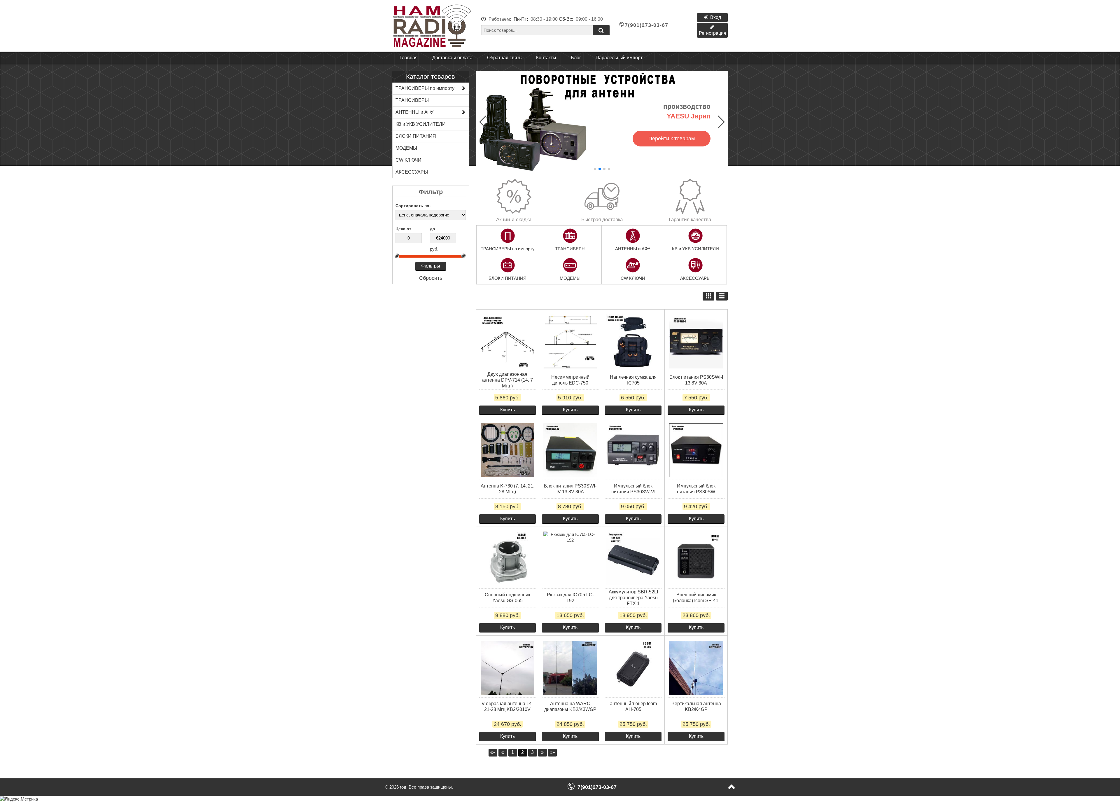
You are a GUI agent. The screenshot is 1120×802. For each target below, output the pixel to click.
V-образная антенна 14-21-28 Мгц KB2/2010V (507, 706)
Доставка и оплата (452, 57)
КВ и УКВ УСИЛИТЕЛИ (695, 248)
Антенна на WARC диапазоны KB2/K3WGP (570, 706)
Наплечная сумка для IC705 (633, 380)
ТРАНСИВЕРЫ (570, 248)
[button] (595, 169)
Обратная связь (504, 57)
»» (552, 752)
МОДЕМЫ (570, 278)
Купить (507, 409)
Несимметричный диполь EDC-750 (570, 380)
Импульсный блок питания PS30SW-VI (633, 488)
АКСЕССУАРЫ (695, 278)
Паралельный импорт (619, 57)
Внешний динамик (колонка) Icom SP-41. (696, 597)
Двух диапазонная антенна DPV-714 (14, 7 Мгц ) (507, 380)
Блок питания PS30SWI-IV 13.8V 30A (570, 488)
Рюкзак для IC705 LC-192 (570, 597)
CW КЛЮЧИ (633, 278)
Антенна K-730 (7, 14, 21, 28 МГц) (507, 488)
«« (493, 752)
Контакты (546, 57)
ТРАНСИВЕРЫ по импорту (508, 248)
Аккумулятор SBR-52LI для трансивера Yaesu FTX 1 (633, 597)
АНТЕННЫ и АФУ (632, 248)
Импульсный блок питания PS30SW (696, 488)
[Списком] (722, 296)
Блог (576, 57)
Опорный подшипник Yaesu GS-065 (507, 597)
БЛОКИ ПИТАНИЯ (507, 278)
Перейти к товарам (671, 138)
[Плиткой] (708, 296)
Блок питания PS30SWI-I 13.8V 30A (696, 380)
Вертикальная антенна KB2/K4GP (696, 706)
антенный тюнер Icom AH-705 (633, 706)
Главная (409, 57)
